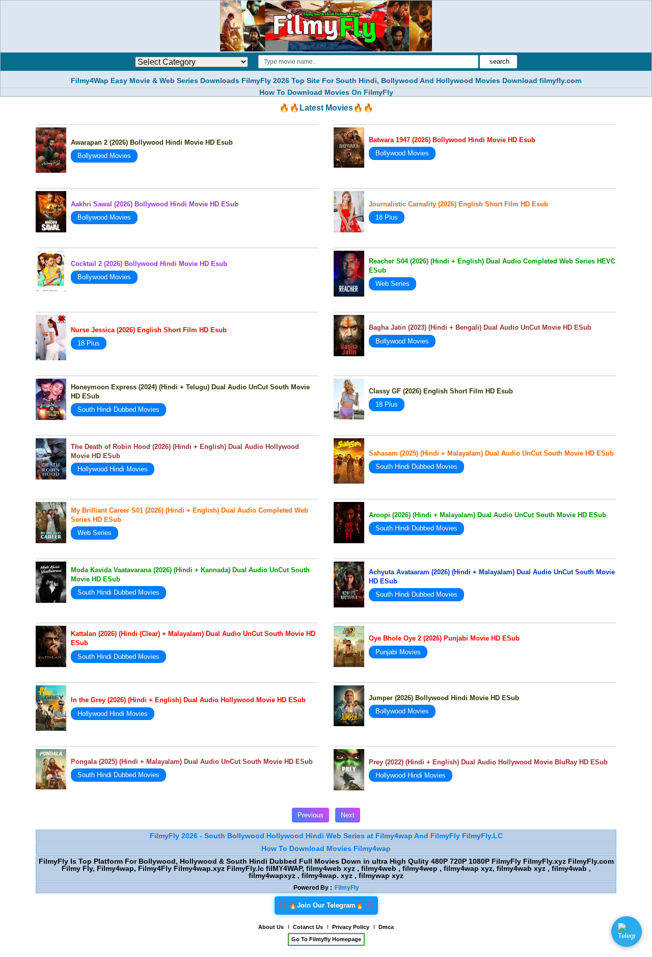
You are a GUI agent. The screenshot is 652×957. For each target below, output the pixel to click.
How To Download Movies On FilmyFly (326, 92)
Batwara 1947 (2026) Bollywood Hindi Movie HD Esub (452, 140)
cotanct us (308, 927)
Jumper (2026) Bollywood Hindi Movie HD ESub (444, 698)
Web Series (392, 283)
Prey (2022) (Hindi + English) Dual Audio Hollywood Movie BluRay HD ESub (488, 762)
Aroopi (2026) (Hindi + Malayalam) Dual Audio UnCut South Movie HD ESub (487, 515)
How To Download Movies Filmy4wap (326, 848)
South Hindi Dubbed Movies (118, 409)
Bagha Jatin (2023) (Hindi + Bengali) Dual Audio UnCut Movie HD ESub (480, 327)
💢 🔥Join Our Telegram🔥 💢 (326, 905)
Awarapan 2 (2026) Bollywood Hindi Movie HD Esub (152, 142)
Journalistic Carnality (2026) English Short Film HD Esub (458, 204)
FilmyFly (347, 887)
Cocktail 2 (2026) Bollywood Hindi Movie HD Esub (149, 264)
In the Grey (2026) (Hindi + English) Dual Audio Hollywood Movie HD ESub (188, 700)
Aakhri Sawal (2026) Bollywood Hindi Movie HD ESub (154, 204)
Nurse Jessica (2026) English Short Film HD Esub (149, 330)
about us (271, 927)
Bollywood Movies (104, 156)
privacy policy (350, 927)
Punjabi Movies (398, 652)
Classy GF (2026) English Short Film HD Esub (441, 391)
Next (348, 815)
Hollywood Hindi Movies (112, 469)
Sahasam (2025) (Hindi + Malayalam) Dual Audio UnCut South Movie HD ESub (491, 453)
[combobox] (368, 61)
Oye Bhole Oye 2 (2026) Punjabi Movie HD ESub (444, 638)
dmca (386, 927)
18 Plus (386, 217)
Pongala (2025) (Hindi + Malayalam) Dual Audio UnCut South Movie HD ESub (192, 761)
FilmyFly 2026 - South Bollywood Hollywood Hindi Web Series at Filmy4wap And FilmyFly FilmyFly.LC (326, 836)
